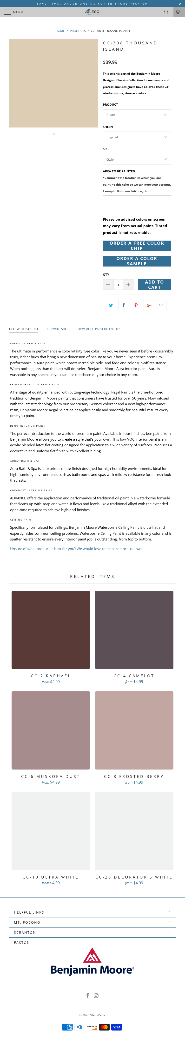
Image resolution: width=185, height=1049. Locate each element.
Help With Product (23, 329)
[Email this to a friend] (161, 305)
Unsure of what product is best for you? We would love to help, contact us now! (76, 548)
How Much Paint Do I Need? (98, 329)
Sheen (108, 127)
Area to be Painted (137, 181)
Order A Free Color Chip (137, 246)
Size (106, 149)
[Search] (168, 12)
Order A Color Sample (136, 261)
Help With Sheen (58, 329)
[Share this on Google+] (149, 305)
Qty (106, 274)
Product (110, 104)
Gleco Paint (97, 1015)
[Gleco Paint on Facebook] (88, 995)
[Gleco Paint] (92, 12)
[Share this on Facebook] (124, 305)
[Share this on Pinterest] (136, 305)
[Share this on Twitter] (111, 305)
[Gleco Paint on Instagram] (96, 995)
